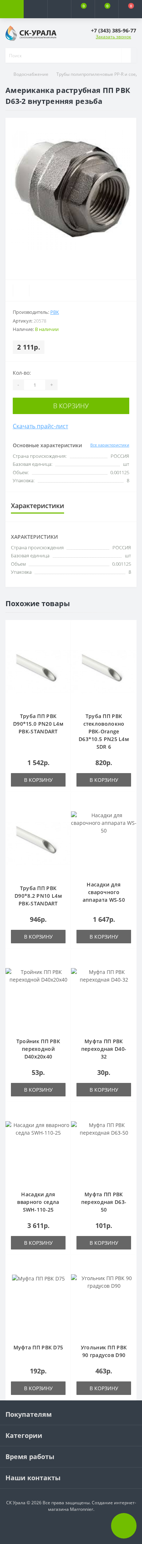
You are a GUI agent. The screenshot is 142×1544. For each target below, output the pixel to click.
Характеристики (37, 505)
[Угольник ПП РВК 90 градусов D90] (104, 1305)
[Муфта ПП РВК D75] (38, 1305)
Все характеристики (109, 445)
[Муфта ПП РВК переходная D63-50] (104, 1152)
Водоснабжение (30, 74)
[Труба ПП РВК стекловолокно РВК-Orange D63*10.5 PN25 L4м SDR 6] (104, 672)
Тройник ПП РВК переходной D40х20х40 (38, 1049)
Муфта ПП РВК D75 (38, 1347)
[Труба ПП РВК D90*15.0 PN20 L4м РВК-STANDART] (38, 672)
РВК (54, 312)
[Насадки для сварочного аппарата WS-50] (104, 842)
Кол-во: (22, 372)
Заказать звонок (113, 37)
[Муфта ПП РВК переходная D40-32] (104, 999)
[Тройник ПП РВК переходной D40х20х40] (38, 999)
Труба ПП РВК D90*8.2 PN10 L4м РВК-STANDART (38, 896)
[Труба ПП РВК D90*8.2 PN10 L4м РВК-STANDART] (38, 844)
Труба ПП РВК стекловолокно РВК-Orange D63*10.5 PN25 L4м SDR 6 (104, 731)
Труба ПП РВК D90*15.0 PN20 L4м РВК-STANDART (38, 724)
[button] (59, 9)
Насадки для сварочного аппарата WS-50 (104, 892)
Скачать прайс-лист (40, 426)
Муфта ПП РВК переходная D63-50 (104, 1202)
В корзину (71, 405)
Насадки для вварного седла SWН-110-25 (38, 1202)
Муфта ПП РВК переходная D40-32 (104, 1049)
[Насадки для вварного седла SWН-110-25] (38, 1152)
